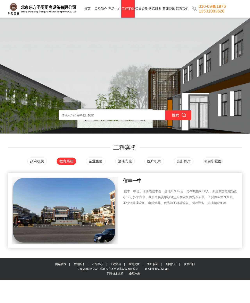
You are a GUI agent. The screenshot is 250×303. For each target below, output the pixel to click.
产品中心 (114, 8)
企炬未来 (134, 273)
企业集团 (96, 161)
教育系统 (66, 161)
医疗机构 (154, 161)
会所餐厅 (184, 161)
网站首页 (60, 264)
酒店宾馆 (125, 161)
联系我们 (182, 8)
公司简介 (101, 8)
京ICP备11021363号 (157, 268)
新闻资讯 (168, 8)
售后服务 (155, 8)
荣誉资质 (141, 8)
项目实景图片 (213, 162)
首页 (87, 8)
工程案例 (128, 8)
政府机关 (37, 161)
